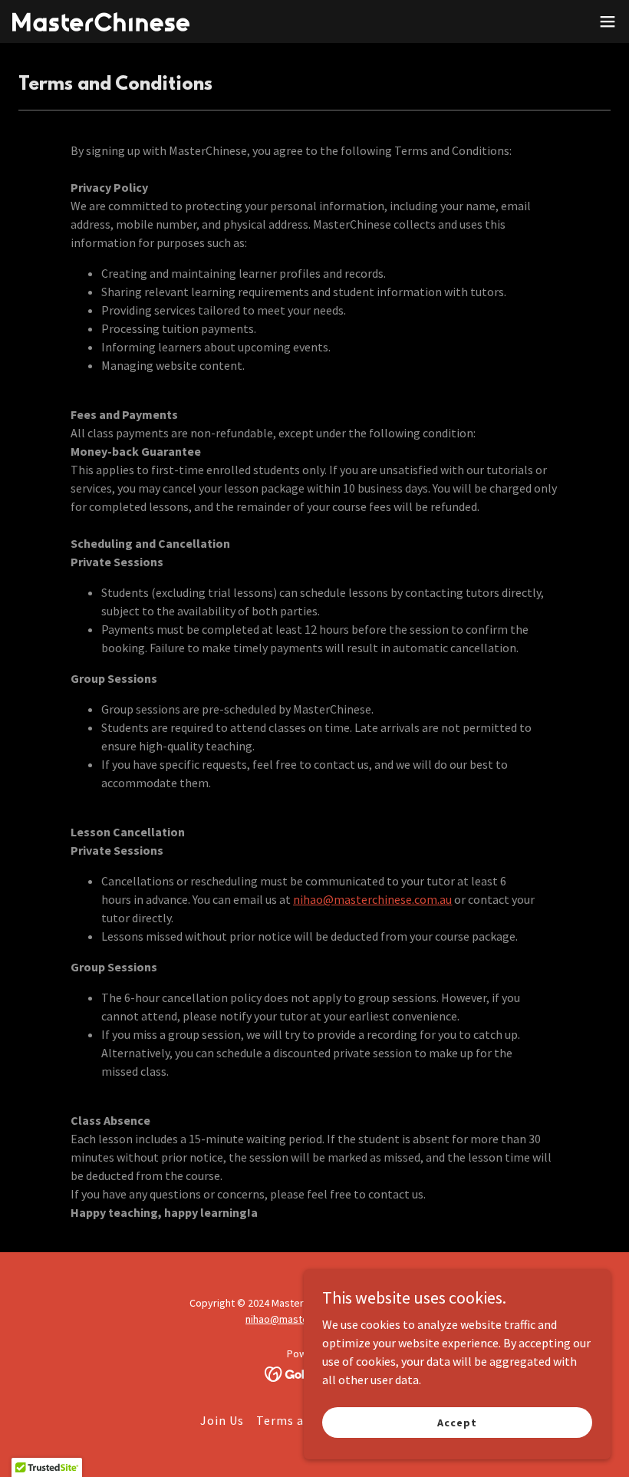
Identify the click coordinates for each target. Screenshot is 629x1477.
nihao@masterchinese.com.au (372, 899)
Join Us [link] (222, 1420)
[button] (607, 21)
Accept (456, 1422)
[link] (100, 21)
